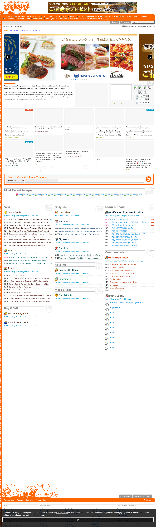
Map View (15, 216)
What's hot (126, 261)
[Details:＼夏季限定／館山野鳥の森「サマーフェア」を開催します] (50, 195)
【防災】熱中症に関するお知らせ (119, 225)
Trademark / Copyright (25, 500)
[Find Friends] (8, 19)
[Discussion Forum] (22, 19)
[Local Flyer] (49, 19)
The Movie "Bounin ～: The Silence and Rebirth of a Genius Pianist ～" (27, 296)
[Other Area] (103, 19)
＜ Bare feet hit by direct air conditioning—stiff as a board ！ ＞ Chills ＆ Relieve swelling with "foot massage (26, 257)
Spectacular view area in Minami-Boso (121, 282)
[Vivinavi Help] (81, 19)
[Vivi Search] (8, 16)
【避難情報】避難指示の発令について (121, 242)
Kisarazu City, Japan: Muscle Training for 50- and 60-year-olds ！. (77, 234)
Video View (34, 216)
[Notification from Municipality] (27, 16)
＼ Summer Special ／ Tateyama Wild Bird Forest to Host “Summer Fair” (26, 281)
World (5, 26)
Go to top (149, 500)
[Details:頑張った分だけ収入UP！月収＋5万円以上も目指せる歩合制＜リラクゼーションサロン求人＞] (31, 195)
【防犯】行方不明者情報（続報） (119, 228)
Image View (24, 216)
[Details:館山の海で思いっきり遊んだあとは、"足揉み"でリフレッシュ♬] (57, 195)
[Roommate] (143, 16)
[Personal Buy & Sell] (94, 16)
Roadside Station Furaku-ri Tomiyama (120, 264)
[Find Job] (72, 16)
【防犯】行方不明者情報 (116, 231)
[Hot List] (56, 16)
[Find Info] (81, 16)
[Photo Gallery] (37, 19)
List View (7, 216)
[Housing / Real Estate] (128, 16)
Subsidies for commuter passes (118, 270)
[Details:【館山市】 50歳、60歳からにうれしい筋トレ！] (95, 195)
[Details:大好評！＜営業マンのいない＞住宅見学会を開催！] (139, 195)
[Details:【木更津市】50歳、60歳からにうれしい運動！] (120, 195)
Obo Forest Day (113, 279)
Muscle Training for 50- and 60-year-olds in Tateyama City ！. (28, 298)
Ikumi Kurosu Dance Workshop (17, 287)
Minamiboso (18, 26)
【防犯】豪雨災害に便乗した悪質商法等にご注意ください (127, 222)
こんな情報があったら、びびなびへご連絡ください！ (23, 30)
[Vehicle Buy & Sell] (110, 16)
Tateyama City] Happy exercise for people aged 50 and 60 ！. (28, 301)
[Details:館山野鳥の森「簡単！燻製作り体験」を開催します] (44, 195)
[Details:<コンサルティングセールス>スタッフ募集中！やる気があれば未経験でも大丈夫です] (25, 195)
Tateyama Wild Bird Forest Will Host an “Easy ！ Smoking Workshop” (27, 278)
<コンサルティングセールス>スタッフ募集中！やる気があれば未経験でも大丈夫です (78, 255)
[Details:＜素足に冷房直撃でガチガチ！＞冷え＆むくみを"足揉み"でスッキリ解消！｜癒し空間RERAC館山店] (19, 195)
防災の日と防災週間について (118, 219)
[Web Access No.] (71, 19)
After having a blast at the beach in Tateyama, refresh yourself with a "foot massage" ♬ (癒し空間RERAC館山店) (25, 260)
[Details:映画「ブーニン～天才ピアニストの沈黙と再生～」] (88, 195)
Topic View (117, 261)
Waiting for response (138, 261)
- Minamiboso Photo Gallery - (121, 104)
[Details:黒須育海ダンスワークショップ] (69, 195)
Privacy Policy (41, 500)
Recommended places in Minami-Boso (121, 291)
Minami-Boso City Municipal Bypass (120, 273)
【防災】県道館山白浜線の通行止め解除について (125, 234)
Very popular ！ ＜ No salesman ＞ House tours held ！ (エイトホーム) (28, 263)
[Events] (64, 16)
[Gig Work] (59, 19)
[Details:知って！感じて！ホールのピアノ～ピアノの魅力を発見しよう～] (63, 195)
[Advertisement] (78, 474)
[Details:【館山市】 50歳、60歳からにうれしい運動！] (101, 195)
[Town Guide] (46, 16)
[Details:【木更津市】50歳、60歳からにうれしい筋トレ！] (133, 195)
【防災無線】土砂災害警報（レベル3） (121, 245)
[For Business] (91, 19)
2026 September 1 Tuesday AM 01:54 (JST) (140, 26)
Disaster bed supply (114, 288)
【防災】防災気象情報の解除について (121, 237)
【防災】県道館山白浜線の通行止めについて (123, 240)
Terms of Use (9, 500)
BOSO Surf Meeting (114, 267)
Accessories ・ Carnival (15, 275)
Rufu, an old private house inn (118, 276)
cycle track (111, 285)
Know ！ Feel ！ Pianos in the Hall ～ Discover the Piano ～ (27, 284)
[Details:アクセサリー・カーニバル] (38, 195)
